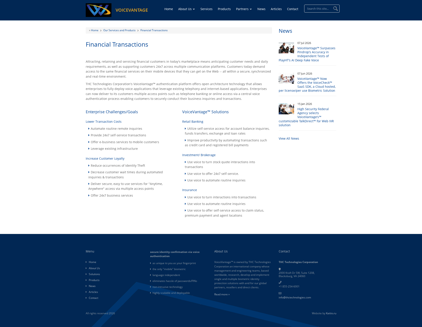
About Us (185, 9)
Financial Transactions (154, 30)
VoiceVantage (132, 10)
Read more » (222, 294)
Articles (276, 9)
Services (206, 9)
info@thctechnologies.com (295, 297)
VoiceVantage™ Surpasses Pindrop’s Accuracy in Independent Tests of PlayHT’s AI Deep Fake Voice (307, 54)
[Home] (98, 10)
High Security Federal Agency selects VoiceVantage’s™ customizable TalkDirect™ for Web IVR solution (306, 117)
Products (224, 9)
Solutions (94, 274)
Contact (292, 9)
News (261, 9)
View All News (289, 138)
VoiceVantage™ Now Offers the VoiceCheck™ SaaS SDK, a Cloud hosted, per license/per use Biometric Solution (307, 85)
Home (168, 9)
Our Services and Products (119, 30)
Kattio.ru (331, 313)
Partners (242, 9)
